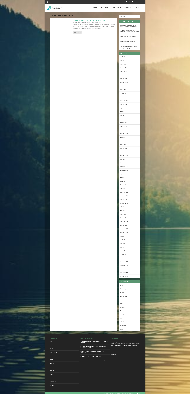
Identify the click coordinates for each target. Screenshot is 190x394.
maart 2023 (123, 144)
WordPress (81, 393)
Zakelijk (122, 329)
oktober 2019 (123, 225)
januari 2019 (123, 258)
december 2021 (124, 163)
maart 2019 (123, 250)
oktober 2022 (123, 148)
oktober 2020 (123, 199)
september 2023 (124, 130)
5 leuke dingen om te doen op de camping (66, 2)
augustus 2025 (124, 82)
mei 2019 (122, 243)
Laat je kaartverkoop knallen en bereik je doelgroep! (128, 47)
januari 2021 (123, 188)
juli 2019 (122, 236)
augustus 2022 (124, 155)
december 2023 (124, 126)
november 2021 (124, 166)
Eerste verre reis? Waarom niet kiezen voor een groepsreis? (128, 37)
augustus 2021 (124, 174)
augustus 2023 (124, 133)
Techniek (122, 307)
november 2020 (124, 196)
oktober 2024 (123, 104)
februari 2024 (123, 122)
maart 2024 (123, 119)
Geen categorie (124, 289)
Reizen (96, 22)
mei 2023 (122, 141)
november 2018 (124, 265)
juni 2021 (122, 181)
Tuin (121, 310)
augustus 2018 (124, 276)
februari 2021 (123, 185)
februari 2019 (123, 254)
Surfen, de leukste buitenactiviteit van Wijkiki (89, 20)
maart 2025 (123, 89)
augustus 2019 (124, 232)
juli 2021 (122, 177)
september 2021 (124, 170)
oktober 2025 (123, 78)
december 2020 (124, 192)
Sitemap (113, 354)
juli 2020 (122, 207)
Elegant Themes (62, 393)
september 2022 (124, 152)
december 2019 (124, 221)
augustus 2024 (124, 108)
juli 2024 (122, 111)
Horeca (122, 292)
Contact (139, 8)
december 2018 (124, 261)
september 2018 (124, 272)
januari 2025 (123, 97)
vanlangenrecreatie (84, 22)
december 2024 (124, 100)
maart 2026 (123, 64)
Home (95, 8)
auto (121, 285)
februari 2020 (123, 218)
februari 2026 (123, 67)
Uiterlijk (122, 314)
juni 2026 (122, 56)
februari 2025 (123, 93)
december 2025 (124, 71)
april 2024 (122, 115)
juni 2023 (122, 137)
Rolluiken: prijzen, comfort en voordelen (128, 42)
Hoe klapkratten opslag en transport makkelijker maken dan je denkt (129, 31)
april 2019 (122, 247)
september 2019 (124, 229)
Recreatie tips (128, 8)
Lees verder (77, 32)
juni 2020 (122, 210)
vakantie (108, 8)
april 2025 (122, 86)
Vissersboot (123, 325)
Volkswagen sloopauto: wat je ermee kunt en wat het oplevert (128, 25)
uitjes (101, 8)
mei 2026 (122, 60)
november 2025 (124, 75)
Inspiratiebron (124, 296)
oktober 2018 (123, 269)
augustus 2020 (124, 203)
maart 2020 (123, 214)
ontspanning (117, 8)
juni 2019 (122, 239)
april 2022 (122, 159)
